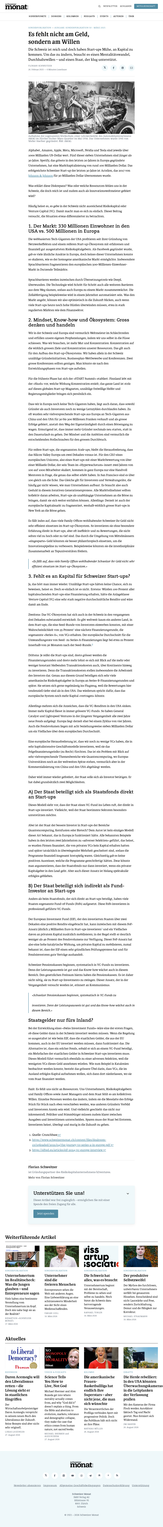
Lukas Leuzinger (15, 1432)
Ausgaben (126, 6)
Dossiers (56, 16)
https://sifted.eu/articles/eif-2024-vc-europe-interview (67, 1150)
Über (131, 16)
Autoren (118, 16)
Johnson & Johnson (40, 175)
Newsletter (110, 6)
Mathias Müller (93, 1429)
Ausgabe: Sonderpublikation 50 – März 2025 (80, 28)
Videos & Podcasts (55, 1372)
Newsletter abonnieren (27, 1485)
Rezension (11, 1372)
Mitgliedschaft (146, 6)
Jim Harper (130, 1424)
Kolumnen (73, 16)
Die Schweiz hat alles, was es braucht (100, 1277)
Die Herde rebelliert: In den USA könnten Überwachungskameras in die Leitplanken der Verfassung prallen (143, 1388)
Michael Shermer (55, 1434)
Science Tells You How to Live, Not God (56, 1381)
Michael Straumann (136, 1317)
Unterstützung (140, 1485)
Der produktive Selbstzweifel (136, 1277)
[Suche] (99, 6)
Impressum (50, 1485)
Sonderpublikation (39, 28)
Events (104, 16)
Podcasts (89, 16)
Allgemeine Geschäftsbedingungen (80, 1485)
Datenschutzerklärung (116, 1485)
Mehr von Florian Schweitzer (46, 1178)
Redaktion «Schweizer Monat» (18, 1320)
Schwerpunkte (37, 16)
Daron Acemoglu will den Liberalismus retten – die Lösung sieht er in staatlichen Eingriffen (22, 1388)
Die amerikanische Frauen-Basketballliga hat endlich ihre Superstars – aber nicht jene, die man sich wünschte (99, 1390)
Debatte (128, 1372)
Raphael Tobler (93, 1313)
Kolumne (89, 1372)
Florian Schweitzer (40, 66)
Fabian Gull (52, 1313)
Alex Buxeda (52, 1436)
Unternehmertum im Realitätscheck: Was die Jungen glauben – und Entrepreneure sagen (22, 1284)
